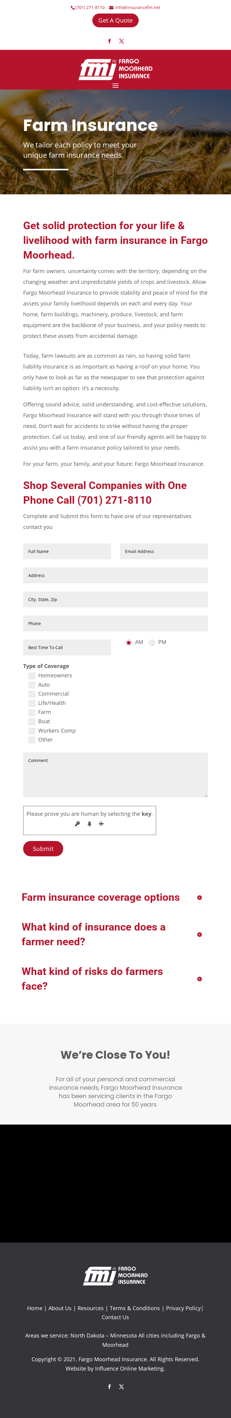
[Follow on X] (121, 41)
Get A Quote (115, 20)
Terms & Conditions (135, 1308)
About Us (60, 1308)
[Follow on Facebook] (109, 41)
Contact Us (115, 1317)
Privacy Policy (183, 1308)
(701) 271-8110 (90, 7)
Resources (91, 1308)
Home (34, 1308)
